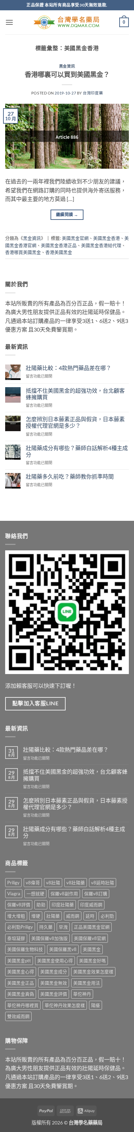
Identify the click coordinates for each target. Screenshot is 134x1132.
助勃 (40, 904)
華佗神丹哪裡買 (22, 1005)
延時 (90, 916)
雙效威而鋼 (18, 1016)
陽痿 (95, 1005)
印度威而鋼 (91, 904)
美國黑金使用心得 (55, 960)
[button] (9, 22)
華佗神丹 (82, 994)
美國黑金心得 (20, 971)
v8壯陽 (53, 882)
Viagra (13, 893)
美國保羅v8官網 (90, 938)
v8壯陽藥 (75, 882)
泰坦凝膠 (16, 938)
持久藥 (46, 927)
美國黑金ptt (19, 960)
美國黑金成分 (53, 971)
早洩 (63, 927)
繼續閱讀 (67, 214)
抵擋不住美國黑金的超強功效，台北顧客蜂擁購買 (75, 393)
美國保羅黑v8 (63, 949)
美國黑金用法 (86, 983)
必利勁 (107, 916)
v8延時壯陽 (102, 882)
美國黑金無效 (53, 983)
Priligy (13, 882)
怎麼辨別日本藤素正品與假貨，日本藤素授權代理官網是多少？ (75, 422)
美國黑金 (92, 949)
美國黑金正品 (20, 983)
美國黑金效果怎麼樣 (93, 971)
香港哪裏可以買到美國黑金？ (67, 74)
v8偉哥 (33, 882)
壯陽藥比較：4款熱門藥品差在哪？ (68, 368)
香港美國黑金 (58, 252)
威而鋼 (72, 916)
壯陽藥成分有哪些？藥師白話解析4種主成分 (77, 451)
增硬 (35, 916)
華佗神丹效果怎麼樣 (65, 1005)
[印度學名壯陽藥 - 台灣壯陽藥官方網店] (67, 22)
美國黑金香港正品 (59, 245)
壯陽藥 (53, 916)
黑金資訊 (67, 66)
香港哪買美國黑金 (23, 252)
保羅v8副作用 (64, 893)
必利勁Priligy (20, 927)
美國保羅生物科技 (25, 949)
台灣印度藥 (93, 93)
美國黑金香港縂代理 (101, 245)
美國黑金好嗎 (92, 960)
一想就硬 (35, 893)
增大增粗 (16, 916)
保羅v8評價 (18, 904)
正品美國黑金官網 (92, 927)
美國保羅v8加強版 (49, 938)
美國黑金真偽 (20, 994)
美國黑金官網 (75, 238)
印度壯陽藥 (63, 904)
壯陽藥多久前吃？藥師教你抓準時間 (70, 476)
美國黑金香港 (106, 238)
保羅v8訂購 (95, 893)
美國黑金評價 (53, 994)
